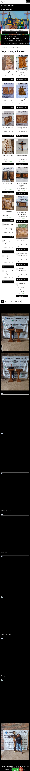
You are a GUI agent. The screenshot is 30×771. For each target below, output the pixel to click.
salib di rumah (22, 270)
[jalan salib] (7, 240)
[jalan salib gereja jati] (8, 62)
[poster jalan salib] (8, 202)
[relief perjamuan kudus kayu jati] (22, 203)
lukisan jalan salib (8, 258)
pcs (27, 1)
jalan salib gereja (22, 255)
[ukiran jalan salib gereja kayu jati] (8, 90)
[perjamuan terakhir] (22, 232)
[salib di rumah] (20, 268)
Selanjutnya (17, 301)
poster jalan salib (8, 211)
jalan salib (8, 243)
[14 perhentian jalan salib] (22, 90)
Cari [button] (15, 32)
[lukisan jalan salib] (7, 255)
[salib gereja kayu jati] (8, 146)
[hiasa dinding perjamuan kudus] (8, 225)
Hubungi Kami (9, 79)
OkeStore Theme (9, 769)
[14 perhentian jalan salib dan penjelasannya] (22, 174)
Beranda (3, 47)
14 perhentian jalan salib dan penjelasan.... (22, 185)
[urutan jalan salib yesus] (8, 174)
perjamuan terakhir (22, 240)
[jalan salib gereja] (21, 253)
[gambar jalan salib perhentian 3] (8, 118)
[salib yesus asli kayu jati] (22, 284)
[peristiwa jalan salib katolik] (22, 62)
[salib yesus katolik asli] (8, 270)
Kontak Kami (19, 40)
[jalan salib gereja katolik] (22, 118)
